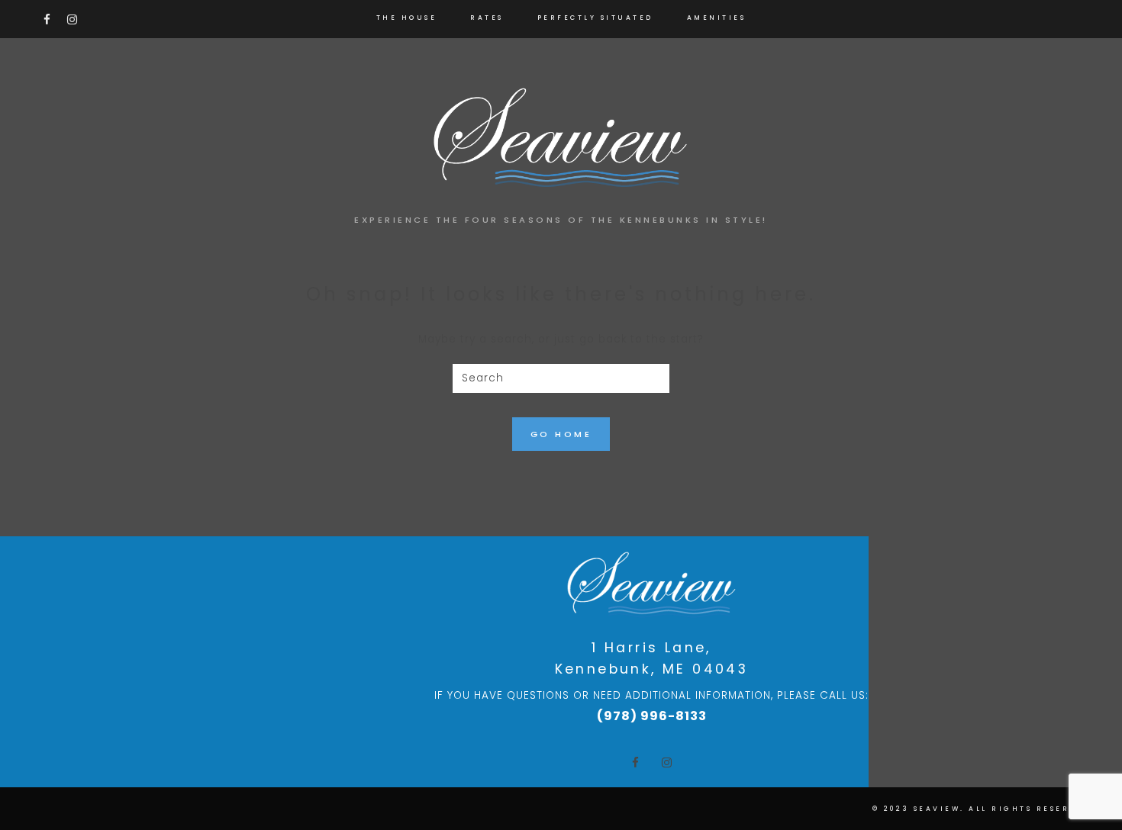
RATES (487, 17)
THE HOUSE (406, 17)
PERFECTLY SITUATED (595, 17)
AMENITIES (716, 17)
